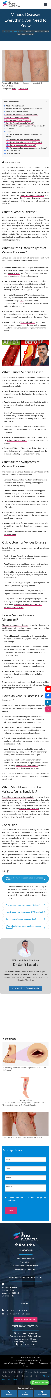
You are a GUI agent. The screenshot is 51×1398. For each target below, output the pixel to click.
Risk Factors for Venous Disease (17, 117)
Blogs (14, 88)
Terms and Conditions (25, 1259)
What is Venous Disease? (15, 106)
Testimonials (43, 1363)
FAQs (9, 132)
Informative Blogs (17, 31)
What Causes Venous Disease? (17, 112)
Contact (26, 1366)
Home (5, 31)
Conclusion (10, 129)
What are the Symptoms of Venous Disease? (22, 114)
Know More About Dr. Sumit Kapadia (25, 988)
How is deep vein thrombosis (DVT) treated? (26, 142)
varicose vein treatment (29, 808)
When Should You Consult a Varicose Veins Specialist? (25, 126)
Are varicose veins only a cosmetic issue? (25, 139)
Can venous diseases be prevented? (23, 145)
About (13, 1357)
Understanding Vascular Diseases (25, 1360)
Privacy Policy (25, 1262)
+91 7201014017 (19, 1310)
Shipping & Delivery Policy (26, 1269)
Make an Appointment (25, 1320)
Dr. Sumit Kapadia (13, 151)
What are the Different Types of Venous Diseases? (24, 109)
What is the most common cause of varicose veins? (24, 135)
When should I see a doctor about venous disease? (28, 148)
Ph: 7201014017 (27, 1345)
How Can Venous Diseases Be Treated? (20, 123)
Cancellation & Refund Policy (25, 1266)
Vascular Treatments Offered (14, 1363)
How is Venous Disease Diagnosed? (18, 120)
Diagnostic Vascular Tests (30, 1357)
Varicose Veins (23, 88)
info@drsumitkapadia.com (18, 1314)
